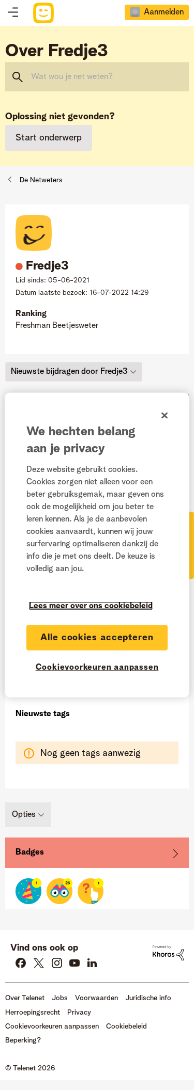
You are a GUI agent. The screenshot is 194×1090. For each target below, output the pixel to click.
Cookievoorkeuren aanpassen (97, 667)
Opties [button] (24, 815)
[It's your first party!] (28, 891)
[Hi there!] (59, 891)
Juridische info (148, 998)
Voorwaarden (96, 998)
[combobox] (97, 76)
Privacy (79, 1012)
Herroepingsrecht (32, 1012)
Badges (30, 852)
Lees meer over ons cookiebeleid (91, 606)
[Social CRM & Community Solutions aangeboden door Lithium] (168, 953)
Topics (13, 13)
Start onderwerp (49, 138)
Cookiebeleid (126, 1026)
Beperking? (23, 1040)
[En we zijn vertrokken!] (90, 891)
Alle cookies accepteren (97, 637)
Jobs (60, 998)
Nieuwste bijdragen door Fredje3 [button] (69, 372)
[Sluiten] (164, 415)
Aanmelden (164, 12)
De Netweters (41, 180)
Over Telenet (24, 998)
